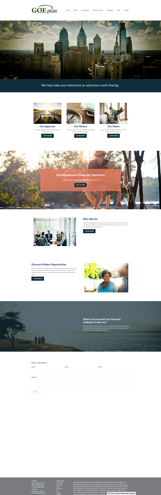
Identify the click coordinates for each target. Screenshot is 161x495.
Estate (58, 486)
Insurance (59, 488)
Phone (100, 367)
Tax (57, 490)
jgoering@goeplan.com (38, 493)
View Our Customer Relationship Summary (121, 493)
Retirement (59, 483)
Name (33, 367)
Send (35, 391)
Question (34, 377)
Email (66, 367)
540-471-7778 (40, 483)
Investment (59, 485)
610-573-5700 (40, 485)
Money (58, 492)
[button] (68, 10)
